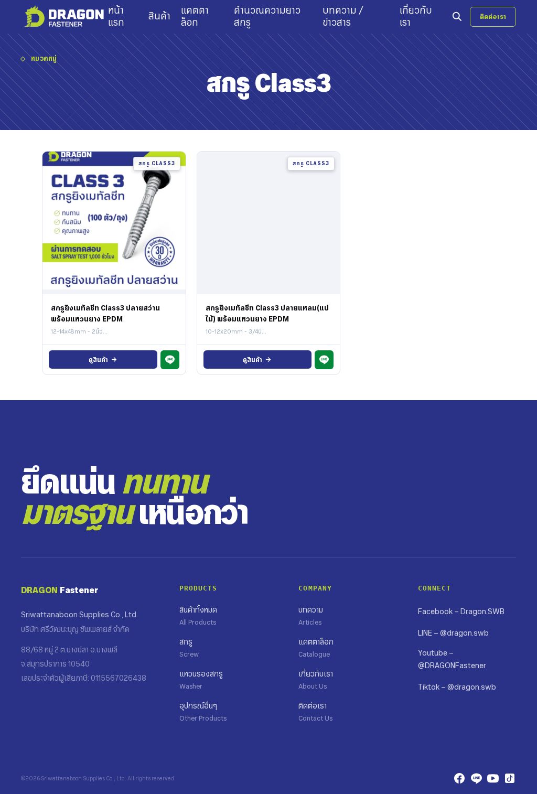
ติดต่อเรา (493, 16)
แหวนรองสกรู (201, 679)
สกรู (189, 647)
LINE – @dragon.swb (453, 633)
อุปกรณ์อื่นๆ (203, 711)
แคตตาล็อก (195, 16)
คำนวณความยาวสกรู (267, 16)
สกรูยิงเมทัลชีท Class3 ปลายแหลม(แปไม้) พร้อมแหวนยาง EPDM (267, 313)
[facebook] (459, 778)
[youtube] (493, 778)
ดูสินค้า (98, 359)
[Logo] (64, 17)
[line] (476, 778)
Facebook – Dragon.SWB (461, 611)
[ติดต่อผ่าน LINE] (169, 359)
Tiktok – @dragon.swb (457, 687)
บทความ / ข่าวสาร (343, 16)
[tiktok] (509, 778)
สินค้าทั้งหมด (198, 615)
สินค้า (159, 16)
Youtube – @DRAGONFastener (452, 659)
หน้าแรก (116, 16)
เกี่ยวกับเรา (416, 16)
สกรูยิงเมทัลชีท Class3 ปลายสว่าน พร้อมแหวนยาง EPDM (105, 313)
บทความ (310, 615)
